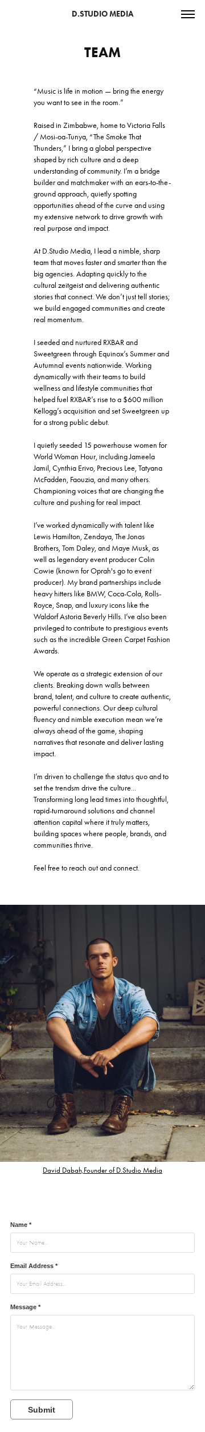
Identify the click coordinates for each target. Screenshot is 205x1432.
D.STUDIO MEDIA (102, 14)
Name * (20, 1224)
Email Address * (34, 1265)
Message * (25, 1306)
